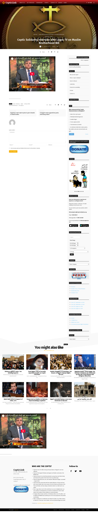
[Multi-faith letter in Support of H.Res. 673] (13, 377)
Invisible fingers (73, 119)
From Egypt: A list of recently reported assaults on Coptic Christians (37, 360)
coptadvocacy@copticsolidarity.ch (45, 490)
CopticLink (16, 497)
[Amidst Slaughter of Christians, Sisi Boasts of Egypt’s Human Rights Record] (61, 349)
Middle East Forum (75, 310)
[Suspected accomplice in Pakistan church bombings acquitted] (37, 377)
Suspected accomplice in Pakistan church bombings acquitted (37, 387)
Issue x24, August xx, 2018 (77, 296)
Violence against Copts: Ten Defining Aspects (13, 359)
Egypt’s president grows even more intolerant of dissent (61, 387)
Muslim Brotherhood (13, 105)
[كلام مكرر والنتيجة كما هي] (85, 377)
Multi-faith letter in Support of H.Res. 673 (13, 387)
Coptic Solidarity (16, 103)
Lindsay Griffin (27, 103)
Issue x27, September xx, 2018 (77, 290)
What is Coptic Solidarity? (75, 77)
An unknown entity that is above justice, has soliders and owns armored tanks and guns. (78, 129)
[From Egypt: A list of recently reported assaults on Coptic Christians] (37, 349)
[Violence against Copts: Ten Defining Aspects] (13, 349)
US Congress (21, 105)
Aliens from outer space (75, 114)
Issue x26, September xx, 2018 (77, 292)
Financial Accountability (75, 87)
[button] (94, 3)
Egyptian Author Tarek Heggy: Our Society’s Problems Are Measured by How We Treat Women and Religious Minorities (85, 361)
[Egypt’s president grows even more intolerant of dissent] (61, 377)
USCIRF (72, 305)
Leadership (72, 84)
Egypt (22, 103)
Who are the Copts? (74, 74)
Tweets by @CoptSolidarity (75, 67)
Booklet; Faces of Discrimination (78, 276)
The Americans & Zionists (75, 124)
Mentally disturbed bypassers (76, 116)
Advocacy (35, 34)
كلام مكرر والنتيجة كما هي (84, 387)
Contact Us (72, 93)
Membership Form (75, 278)
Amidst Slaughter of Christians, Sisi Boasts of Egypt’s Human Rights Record (61, 360)
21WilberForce (74, 308)
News (51, 36)
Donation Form (74, 280)
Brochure (73, 274)
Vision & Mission (73, 81)
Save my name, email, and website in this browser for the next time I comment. (25, 148)
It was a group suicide (75, 122)
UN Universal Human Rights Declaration (79, 312)
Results (86, 134)
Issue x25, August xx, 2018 (77, 294)
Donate (71, 90)
